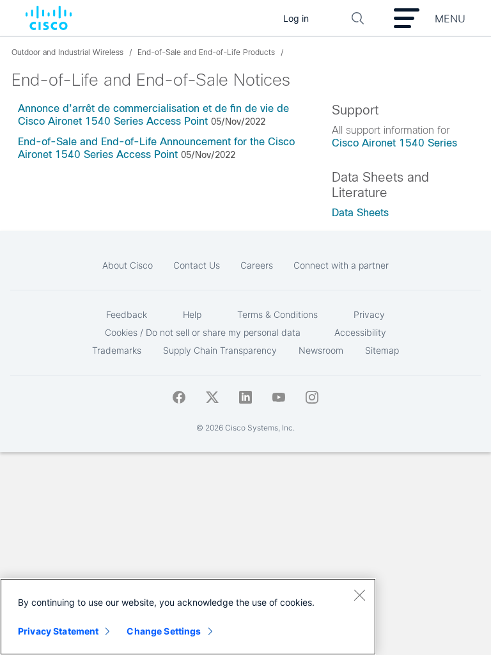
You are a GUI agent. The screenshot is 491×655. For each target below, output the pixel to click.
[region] (188, 616)
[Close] (359, 594)
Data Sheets (360, 212)
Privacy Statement (58, 631)
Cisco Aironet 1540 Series (394, 143)
